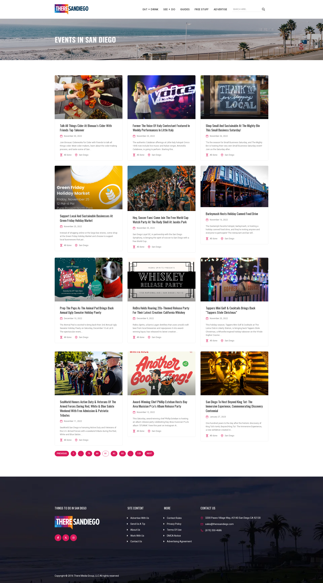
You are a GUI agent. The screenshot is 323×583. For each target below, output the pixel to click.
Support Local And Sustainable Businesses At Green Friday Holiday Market (86, 218)
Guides (185, 9)
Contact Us (136, 541)
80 (97, 453)
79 (89, 453)
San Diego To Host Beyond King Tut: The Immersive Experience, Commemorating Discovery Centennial (234, 406)
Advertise (220, 9)
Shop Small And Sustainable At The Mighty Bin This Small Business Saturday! (233, 127)
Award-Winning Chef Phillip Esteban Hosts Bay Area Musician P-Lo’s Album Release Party (160, 404)
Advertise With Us (139, 518)
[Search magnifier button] (263, 9)
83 (122, 453)
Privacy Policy (174, 524)
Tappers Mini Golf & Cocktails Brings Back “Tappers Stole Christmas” (230, 310)
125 (139, 453)
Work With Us (137, 535)
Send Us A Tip (137, 524)
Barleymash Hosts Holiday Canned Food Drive (232, 213)
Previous (62, 453)
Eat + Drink (150, 9)
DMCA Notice (174, 535)
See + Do (169, 9)
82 (114, 453)
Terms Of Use (174, 529)
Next (149, 453)
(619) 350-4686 (213, 530)
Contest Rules (174, 518)
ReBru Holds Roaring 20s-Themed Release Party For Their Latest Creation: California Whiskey (161, 310)
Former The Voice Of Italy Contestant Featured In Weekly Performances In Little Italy (161, 127)
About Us (135, 529)
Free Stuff (202, 9)
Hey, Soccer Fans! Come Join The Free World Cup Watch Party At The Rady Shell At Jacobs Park (160, 219)
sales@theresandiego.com (219, 524)
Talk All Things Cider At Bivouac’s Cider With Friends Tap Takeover (86, 127)
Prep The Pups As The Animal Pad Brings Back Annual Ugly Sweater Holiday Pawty (87, 310)
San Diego (83, 155)
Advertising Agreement (179, 541)
